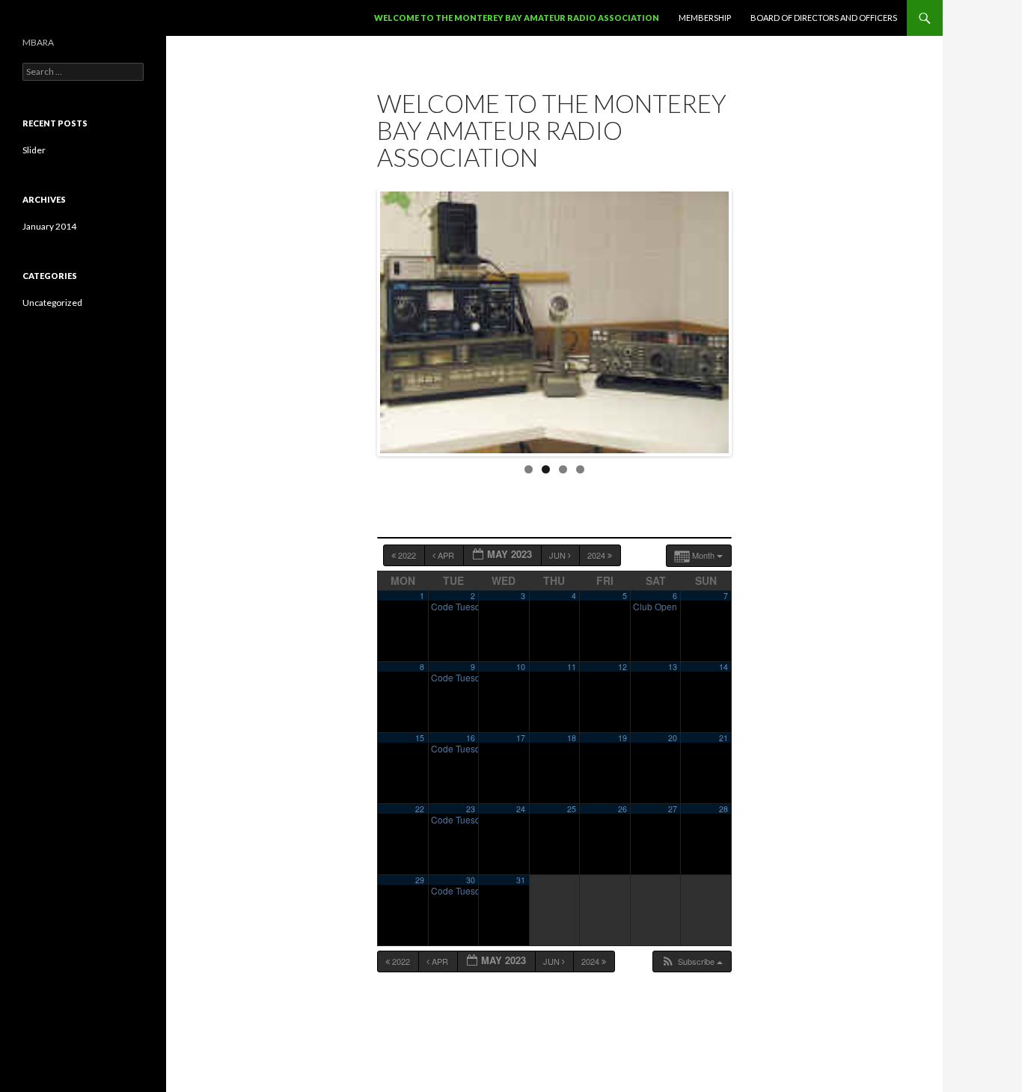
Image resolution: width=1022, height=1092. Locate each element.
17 (520, 737)
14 (723, 666)
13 (672, 666)
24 (520, 809)
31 (520, 880)
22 (419, 809)
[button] (691, 961)
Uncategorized (52, 302)
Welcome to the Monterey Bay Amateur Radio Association (516, 17)
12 (622, 666)
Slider (34, 150)
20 (672, 737)
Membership (705, 17)
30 (470, 880)
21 (723, 737)
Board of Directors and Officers (823, 17)
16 (470, 737)
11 (571, 666)
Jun (558, 555)
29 (419, 880)
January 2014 (49, 226)
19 (622, 737)
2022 (407, 555)
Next (744, 318)
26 (622, 809)
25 (571, 809)
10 (520, 666)
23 (470, 809)
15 (419, 737)
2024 (597, 555)
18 (571, 737)
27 (672, 809)
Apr (445, 555)
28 (723, 809)
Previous (364, 318)
